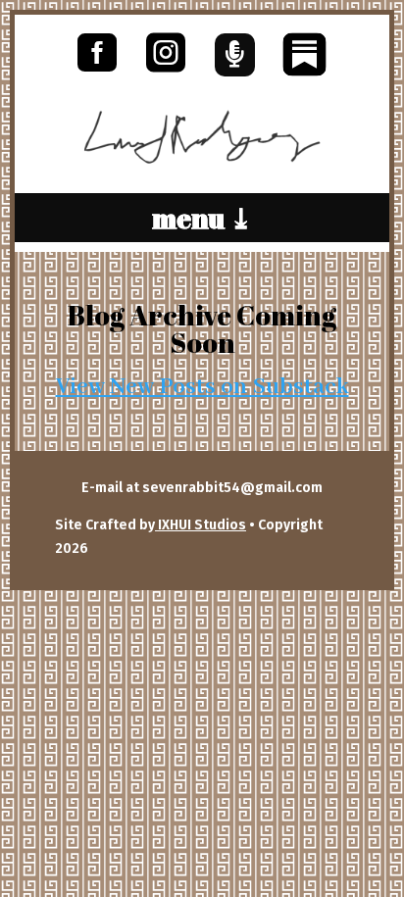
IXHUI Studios (200, 525)
